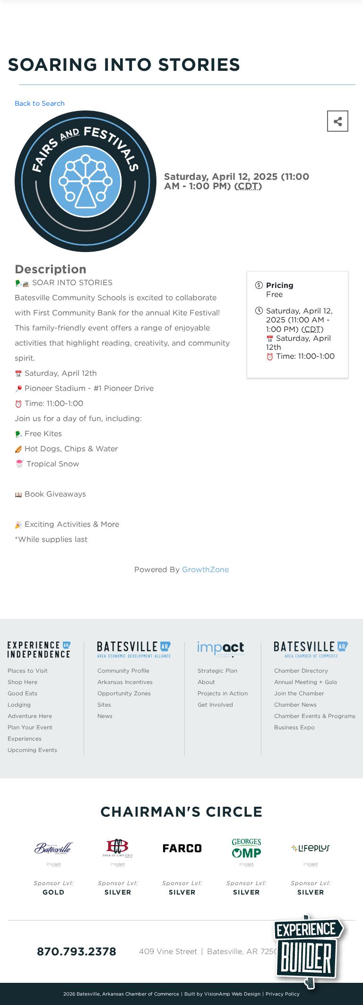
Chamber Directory (301, 670)
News (104, 715)
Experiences (25, 738)
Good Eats (22, 693)
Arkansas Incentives (125, 681)
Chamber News (295, 704)
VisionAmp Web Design (232, 994)
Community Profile (123, 670)
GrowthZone (205, 569)
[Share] (337, 121)
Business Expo (294, 727)
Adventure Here (30, 715)
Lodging (19, 704)
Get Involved (215, 704)
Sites (104, 704)
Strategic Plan (217, 670)
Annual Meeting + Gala (305, 681)
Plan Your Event (30, 727)
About (206, 681)
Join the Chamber (299, 693)
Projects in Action (223, 693)
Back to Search (40, 103)
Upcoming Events (32, 749)
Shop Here (22, 681)
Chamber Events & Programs (314, 715)
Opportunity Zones (124, 693)
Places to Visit (28, 670)
